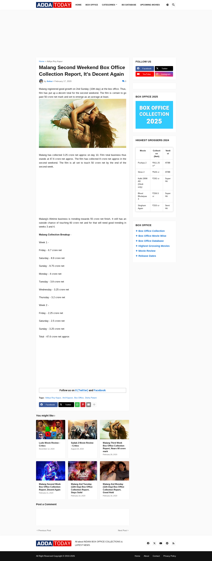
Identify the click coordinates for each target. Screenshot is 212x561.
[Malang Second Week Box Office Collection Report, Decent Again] (50, 471)
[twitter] (154, 543)
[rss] (173, 543)
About (146, 556)
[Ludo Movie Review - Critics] (50, 429)
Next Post (122, 530)
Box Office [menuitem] (92, 5)
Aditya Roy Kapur (55, 61)
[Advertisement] (106, 33)
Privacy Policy (169, 556)
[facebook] (148, 543)
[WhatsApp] (77, 404)
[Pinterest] (82, 404)
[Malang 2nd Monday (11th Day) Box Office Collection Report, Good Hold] (114, 471)
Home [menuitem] (78, 5)
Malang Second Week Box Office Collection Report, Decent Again (50, 487)
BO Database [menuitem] (129, 5)
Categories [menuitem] (108, 5)
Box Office (79, 398)
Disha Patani (91, 398)
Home (41, 61)
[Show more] (94, 404)
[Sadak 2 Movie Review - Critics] (82, 429)
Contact (156, 556)
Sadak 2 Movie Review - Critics (82, 444)
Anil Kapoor (67, 398)
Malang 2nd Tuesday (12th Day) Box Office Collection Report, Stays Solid (81, 488)
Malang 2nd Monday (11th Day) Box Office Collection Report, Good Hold (113, 488)
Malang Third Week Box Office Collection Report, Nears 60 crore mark (114, 447)
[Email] (88, 404)
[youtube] (160, 543)
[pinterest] (167, 543)
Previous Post (44, 530)
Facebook (100, 390)
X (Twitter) (81, 390)
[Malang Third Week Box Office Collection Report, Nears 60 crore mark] (114, 429)
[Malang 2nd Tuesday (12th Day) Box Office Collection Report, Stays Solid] (82, 471)
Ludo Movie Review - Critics (49, 444)
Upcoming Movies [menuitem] (150, 5)
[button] (167, 4)
